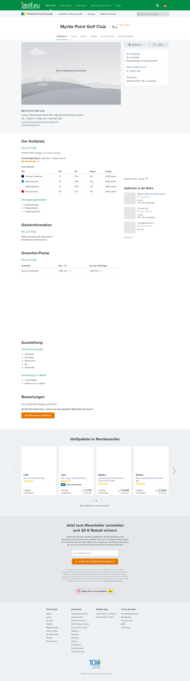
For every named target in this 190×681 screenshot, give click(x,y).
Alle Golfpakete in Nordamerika (94, 505)
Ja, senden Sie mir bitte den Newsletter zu (95, 561)
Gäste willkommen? (136, 67)
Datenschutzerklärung (113, 581)
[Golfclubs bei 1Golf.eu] (30, 5)
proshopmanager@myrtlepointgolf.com (40, 122)
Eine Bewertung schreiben (38, 415)
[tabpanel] (95, 472)
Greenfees (131, 77)
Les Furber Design (51, 152)
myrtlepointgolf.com (30, 125)
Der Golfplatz (133, 53)
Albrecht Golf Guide (40, 13)
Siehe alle (128, 237)
